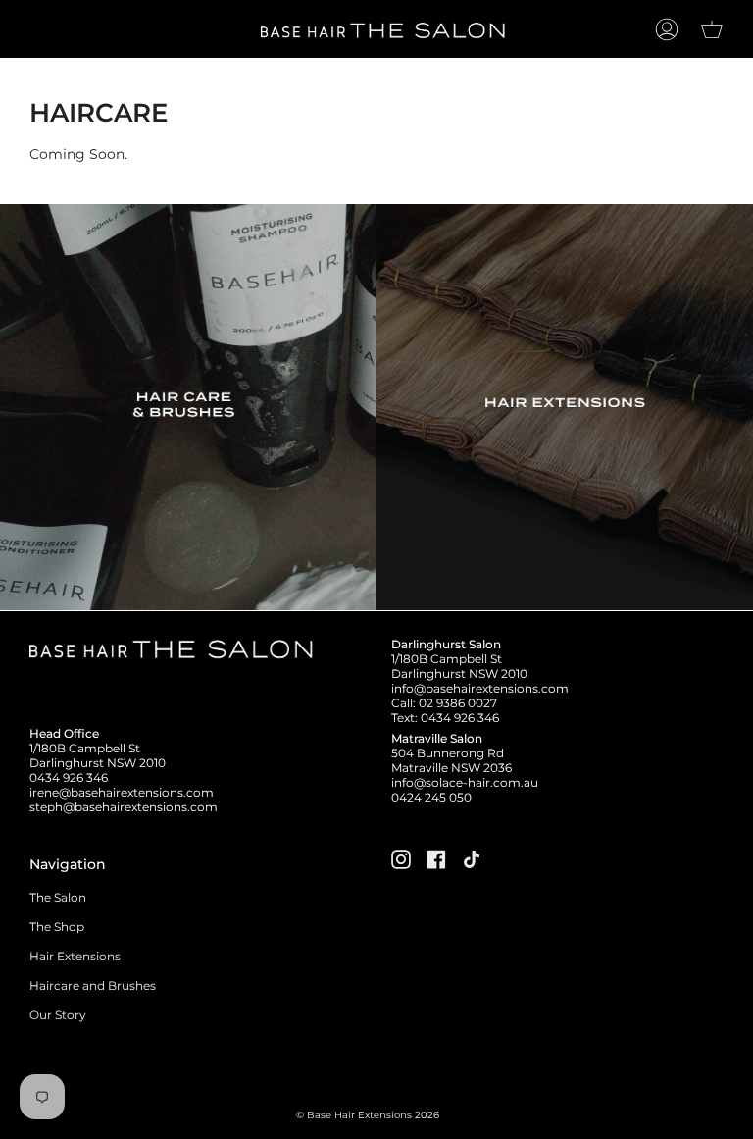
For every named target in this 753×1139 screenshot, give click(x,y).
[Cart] (711, 29)
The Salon (57, 897)
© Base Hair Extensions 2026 (367, 1115)
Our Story (57, 1015)
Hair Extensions (75, 956)
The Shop (56, 926)
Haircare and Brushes (92, 985)
